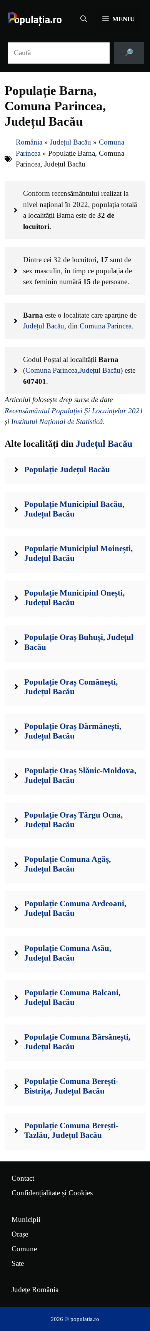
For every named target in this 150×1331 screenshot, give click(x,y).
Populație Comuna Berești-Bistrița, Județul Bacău (71, 1086)
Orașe (20, 1234)
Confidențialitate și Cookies (52, 1193)
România (29, 142)
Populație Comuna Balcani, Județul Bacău (72, 997)
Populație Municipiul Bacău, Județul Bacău (74, 509)
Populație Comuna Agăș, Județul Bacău (67, 864)
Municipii (26, 1219)
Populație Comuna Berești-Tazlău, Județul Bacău (71, 1130)
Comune (24, 1249)
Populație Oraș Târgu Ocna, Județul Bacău (73, 819)
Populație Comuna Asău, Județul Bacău (67, 953)
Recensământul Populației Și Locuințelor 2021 (74, 411)
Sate (18, 1263)
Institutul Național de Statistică (57, 421)
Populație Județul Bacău (67, 469)
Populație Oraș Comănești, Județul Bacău (71, 686)
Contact (23, 1178)
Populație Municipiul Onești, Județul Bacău (74, 597)
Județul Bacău (70, 142)
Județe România (35, 1290)
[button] (84, 19)
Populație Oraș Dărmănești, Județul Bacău (72, 731)
